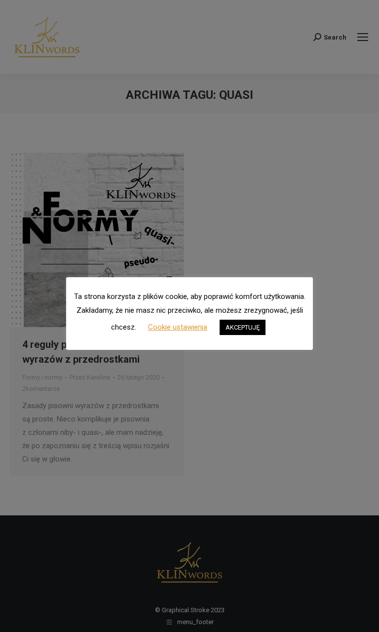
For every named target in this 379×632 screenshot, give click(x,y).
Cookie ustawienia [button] (177, 327)
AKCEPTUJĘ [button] (243, 327)
